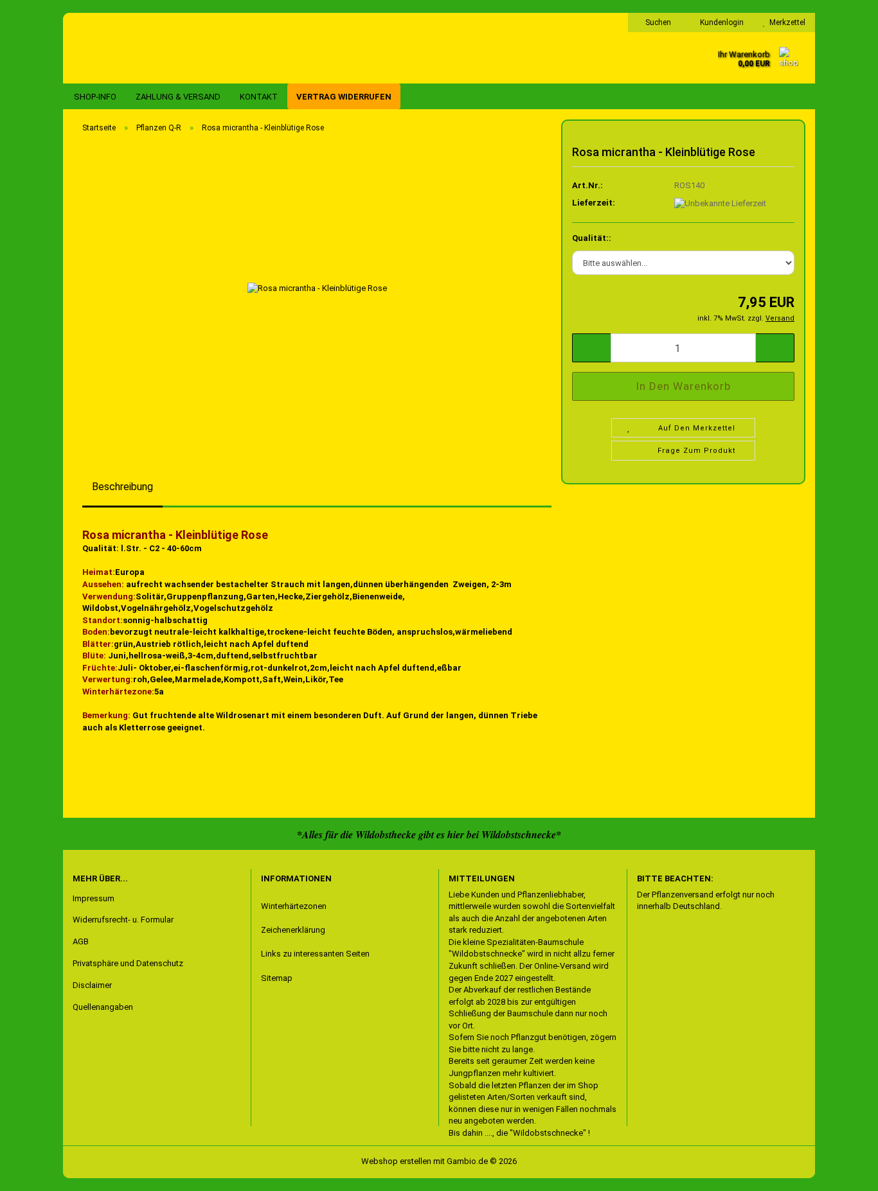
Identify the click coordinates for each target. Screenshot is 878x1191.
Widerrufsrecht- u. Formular (123, 919)
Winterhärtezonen (294, 906)
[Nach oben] (35, 1172)
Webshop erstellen (396, 1161)
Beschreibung (122, 487)
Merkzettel (785, 22)
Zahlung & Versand (178, 96)
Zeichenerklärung (293, 930)
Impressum (93, 898)
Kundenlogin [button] (720, 22)
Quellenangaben (103, 1007)
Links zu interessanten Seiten (315, 953)
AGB (81, 941)
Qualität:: (591, 238)
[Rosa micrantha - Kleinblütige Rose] (317, 287)
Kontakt (259, 96)
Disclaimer (92, 985)
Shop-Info (95, 96)
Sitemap (276, 978)
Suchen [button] (657, 22)
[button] (591, 347)
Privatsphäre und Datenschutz (128, 963)
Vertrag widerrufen (343, 96)
